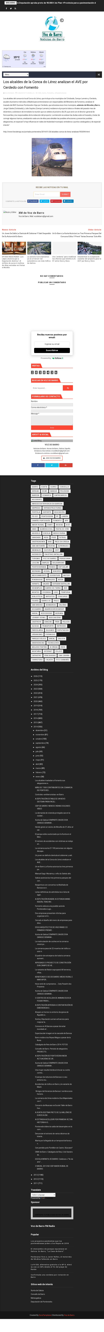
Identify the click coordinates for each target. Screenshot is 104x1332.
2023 (36, 689)
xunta (44, 487)
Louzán (35, 563)
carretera (37, 660)
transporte (48, 626)
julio (37, 751)
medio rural (59, 533)
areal (52, 639)
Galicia (61, 639)
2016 (36, 718)
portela (36, 512)
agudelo (36, 533)
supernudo (63, 546)
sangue (53, 491)
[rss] (15, 8)
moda (60, 580)
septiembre (40, 743)
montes (35, 592)
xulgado (50, 630)
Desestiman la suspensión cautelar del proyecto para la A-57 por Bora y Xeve (89, 259)
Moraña (59, 613)
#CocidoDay (46, 613)
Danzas (48, 622)
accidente (37, 499)
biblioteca (37, 596)
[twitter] (11, 8)
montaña (36, 651)
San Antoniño (38, 546)
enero (38, 777)
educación (59, 512)
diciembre (40, 730)
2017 (36, 714)
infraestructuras (60, 93)
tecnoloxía (53, 643)
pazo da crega (62, 542)
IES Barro (37, 609)
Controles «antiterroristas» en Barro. (49, 795)
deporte (47, 512)
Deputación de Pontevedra (41, 1302)
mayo (38, 760)
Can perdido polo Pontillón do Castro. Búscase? (54, 1148)
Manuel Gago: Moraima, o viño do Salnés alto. (53, 874)
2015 (36, 722)
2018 (36, 710)
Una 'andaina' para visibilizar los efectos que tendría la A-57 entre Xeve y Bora (64, 259)
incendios (37, 554)
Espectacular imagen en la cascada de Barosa (53, 1033)
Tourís (35, 601)
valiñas (62, 605)
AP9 (66, 521)
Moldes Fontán (39, 647)
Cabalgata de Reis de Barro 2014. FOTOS (51, 1045)
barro (44, 93)
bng (50, 542)
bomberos (51, 605)
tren (57, 622)
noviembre (40, 735)
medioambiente (39, 575)
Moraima (36, 571)
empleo (45, 563)
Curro (53, 487)
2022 (36, 693)
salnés (46, 584)
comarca (46, 495)
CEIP (57, 550)
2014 (36, 727)
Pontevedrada (39, 567)
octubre (39, 739)
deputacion (63, 630)
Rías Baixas (50, 655)
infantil (36, 584)
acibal (47, 571)
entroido (61, 626)
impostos (50, 596)
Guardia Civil (46, 529)
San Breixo (37, 605)
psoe (54, 537)
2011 (36, 1183)
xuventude (55, 575)
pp (57, 516)
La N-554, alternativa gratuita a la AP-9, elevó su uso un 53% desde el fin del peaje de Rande (51, 1267)
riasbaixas (37, 580)
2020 (36, 701)
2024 (36, 685)
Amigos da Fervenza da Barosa (47, 504)
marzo (38, 768)
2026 (36, 676)
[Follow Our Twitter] (52, 465)
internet (48, 651)
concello (64, 487)
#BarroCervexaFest (54, 609)
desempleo (37, 588)
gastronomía (38, 542)
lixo (56, 592)
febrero (39, 772)
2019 (36, 706)
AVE (39, 93)
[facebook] (6, 8)
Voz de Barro (69, 1315)
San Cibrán (64, 655)
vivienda (46, 592)
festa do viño (62, 529)
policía (66, 622)
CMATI (50, 525)
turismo (36, 558)
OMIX (34, 529)
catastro (36, 655)
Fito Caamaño (62, 660)
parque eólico (39, 639)
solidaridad (58, 563)
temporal (66, 592)
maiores (57, 571)
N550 (46, 537)
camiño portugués (41, 521)
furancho (50, 634)
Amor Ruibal (38, 525)
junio (38, 756)
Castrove (36, 622)
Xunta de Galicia (37, 1290)
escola (46, 533)
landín (65, 516)
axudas (59, 525)
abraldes (50, 580)
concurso (63, 596)
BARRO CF (46, 601)
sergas (35, 491)
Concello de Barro (38, 1294)
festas (51, 546)
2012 (36, 1179)
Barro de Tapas (53, 588)
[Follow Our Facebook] (38, 465)
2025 (36, 680)
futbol (62, 537)
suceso (35, 626)
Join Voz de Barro (53, 458)
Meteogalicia (36, 1298)
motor (66, 575)
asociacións (55, 617)
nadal (35, 613)
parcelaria (37, 630)
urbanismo (37, 634)
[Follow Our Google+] (66, 465)
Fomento (50, 93)
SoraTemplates (45, 1315)
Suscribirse (52, 350)
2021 (36, 697)
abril (37, 764)
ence (63, 647)
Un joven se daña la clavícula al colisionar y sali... (54, 855)
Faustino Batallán (54, 554)
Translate (49, 1198)
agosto (39, 747)
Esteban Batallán (61, 584)
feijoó (59, 651)
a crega (54, 647)
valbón (49, 660)
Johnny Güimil (39, 617)
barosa (35, 495)
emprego (36, 508)
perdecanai (65, 558)
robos (52, 567)
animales (36, 550)
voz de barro (49, 558)
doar (44, 491)
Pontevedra (47, 516)
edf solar (63, 567)
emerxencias (38, 643)
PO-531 (35, 516)
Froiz (56, 601)
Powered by (46, 358)
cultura (48, 550)
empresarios (60, 495)
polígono (64, 491)
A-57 (68, 525)
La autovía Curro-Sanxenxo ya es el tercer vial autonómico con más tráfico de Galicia (39, 260)
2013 (36, 1175)
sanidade (36, 537)
